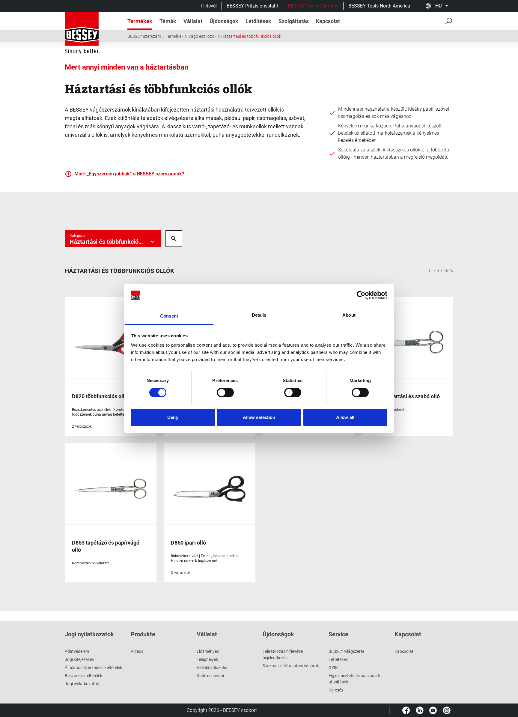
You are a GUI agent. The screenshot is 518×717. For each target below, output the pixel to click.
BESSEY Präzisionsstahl (252, 6)
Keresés (336, 690)
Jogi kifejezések (79, 659)
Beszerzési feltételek (83, 675)
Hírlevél (209, 6)
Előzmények (208, 651)
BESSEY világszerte (346, 651)
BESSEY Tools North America (379, 6)
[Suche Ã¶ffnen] (173, 238)
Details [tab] (259, 315)
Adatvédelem (77, 651)
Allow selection (259, 417)
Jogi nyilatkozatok (82, 683)
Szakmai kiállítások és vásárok (291, 665)
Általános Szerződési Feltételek (93, 667)
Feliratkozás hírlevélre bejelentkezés (283, 654)
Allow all (345, 417)
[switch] (225, 392)
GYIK (333, 667)
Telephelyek (207, 659)
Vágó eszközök (202, 36)
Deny (172, 417)
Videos (137, 651)
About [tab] (349, 315)
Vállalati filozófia (212, 667)
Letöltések (338, 659)
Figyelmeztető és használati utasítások (354, 678)
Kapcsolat (403, 651)
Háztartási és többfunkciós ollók (251, 36)
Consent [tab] (169, 315)
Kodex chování (210, 675)
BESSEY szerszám (144, 36)
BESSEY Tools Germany (313, 6)
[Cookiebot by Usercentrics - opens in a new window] (361, 295)
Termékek (174, 36)
